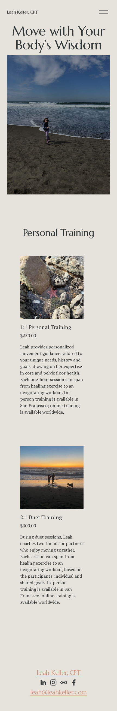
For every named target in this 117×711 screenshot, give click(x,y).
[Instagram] (53, 682)
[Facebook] (74, 682)
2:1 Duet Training (41, 517)
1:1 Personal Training (45, 327)
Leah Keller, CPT (22, 12)
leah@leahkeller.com (58, 692)
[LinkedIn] (43, 682)
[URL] (63, 682)
